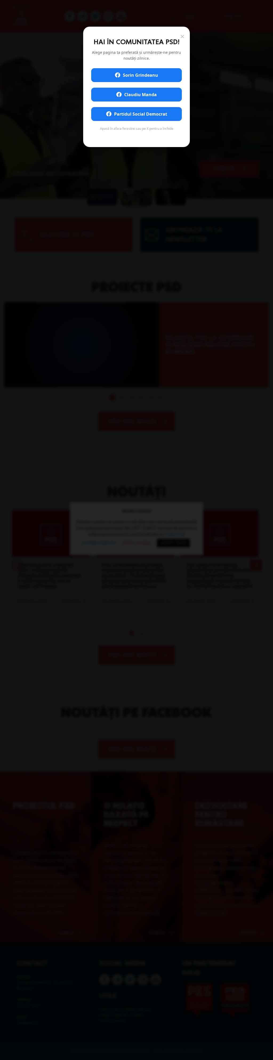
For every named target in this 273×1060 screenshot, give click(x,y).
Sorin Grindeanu (140, 75)
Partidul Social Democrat (140, 114)
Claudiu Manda (140, 95)
